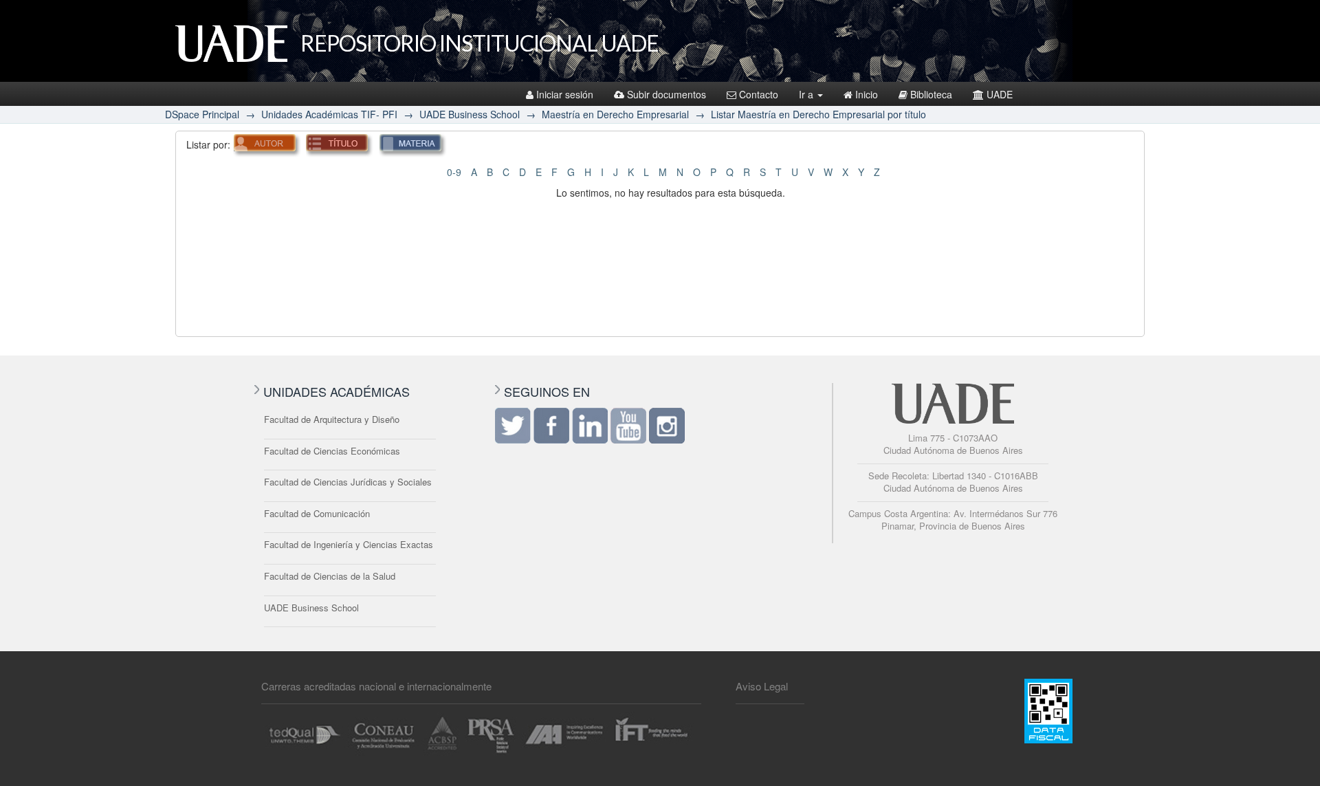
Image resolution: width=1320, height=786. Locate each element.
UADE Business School (469, 114)
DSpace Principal (202, 114)
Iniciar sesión (564, 94)
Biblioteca (931, 94)
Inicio (866, 94)
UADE (1000, 94)
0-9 (454, 172)
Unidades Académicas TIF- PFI (329, 114)
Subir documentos (666, 94)
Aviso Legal (762, 686)
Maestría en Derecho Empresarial (615, 114)
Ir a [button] (807, 94)
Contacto (758, 94)
